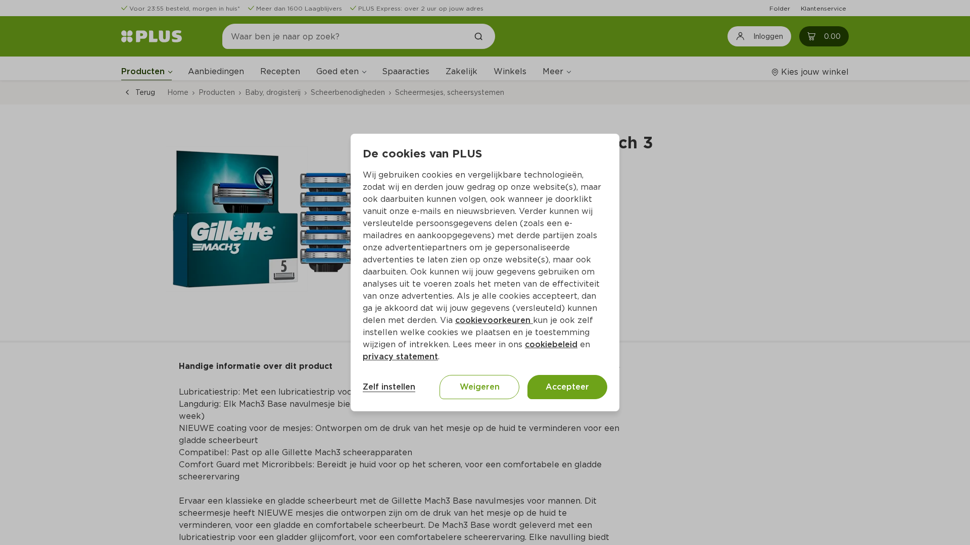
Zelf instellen (389, 387)
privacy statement (400, 356)
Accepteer (567, 387)
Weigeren (480, 387)
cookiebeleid (551, 344)
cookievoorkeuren (494, 320)
